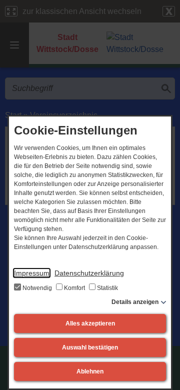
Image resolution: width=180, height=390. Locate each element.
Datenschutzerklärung (89, 273)
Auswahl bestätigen (90, 347)
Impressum (32, 273)
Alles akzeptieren (90, 323)
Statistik (107, 288)
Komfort (74, 288)
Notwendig (37, 288)
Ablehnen (90, 371)
